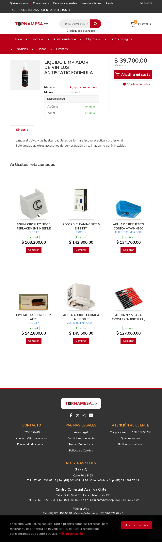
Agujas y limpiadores (83, 87)
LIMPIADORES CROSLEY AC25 (33, 317)
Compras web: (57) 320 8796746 (130, 432)
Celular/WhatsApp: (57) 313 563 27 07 (114, 500)
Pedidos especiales (65, 3)
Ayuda (109, 3)
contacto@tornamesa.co (31, 438)
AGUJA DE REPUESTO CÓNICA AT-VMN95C (128, 226)
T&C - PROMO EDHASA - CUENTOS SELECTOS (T (40, 10)
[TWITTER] (78, 415)
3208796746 (32, 432)
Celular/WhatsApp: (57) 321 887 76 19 (114, 480)
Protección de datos (81, 444)
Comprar (33, 250)
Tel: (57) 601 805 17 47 (73, 500)
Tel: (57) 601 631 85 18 (41, 480)
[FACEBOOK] (71, 415)
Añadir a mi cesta (135, 74)
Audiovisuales (63, 39)
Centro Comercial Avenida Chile (81, 489)
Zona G (81, 470)
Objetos (92, 39)
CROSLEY (33, 232)
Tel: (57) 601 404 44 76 (73, 480)
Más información (70, 533)
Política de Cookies (81, 450)
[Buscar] (95, 23)
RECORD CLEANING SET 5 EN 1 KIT (81, 226)
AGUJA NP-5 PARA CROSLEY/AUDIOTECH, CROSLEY (128, 317)
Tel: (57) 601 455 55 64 (57, 513)
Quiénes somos (19, 3)
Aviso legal (81, 432)
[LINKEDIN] (91, 415)
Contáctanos (41, 3)
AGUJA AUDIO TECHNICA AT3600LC (81, 317)
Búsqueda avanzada (82, 30)
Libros (36, 39)
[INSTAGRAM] (84, 415)
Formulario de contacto (31, 444)
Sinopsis (22, 130)
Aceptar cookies (136, 525)
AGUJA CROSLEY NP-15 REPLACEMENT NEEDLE (33, 226)
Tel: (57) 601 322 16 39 (41, 500)
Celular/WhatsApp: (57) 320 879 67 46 (98, 513)
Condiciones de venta (81, 438)
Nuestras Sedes (91, 3)
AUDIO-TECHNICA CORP (128, 232)
